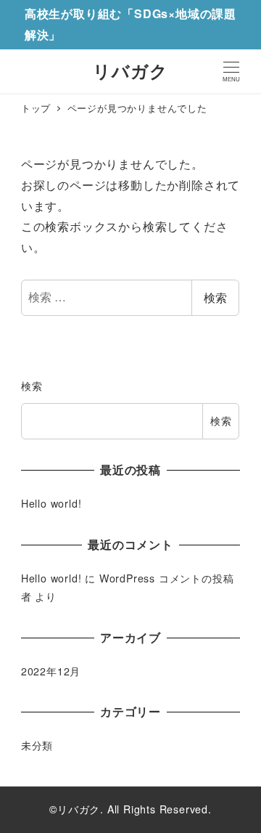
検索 (215, 297)
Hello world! (51, 503)
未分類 (37, 745)
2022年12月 (50, 671)
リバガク (130, 70)
